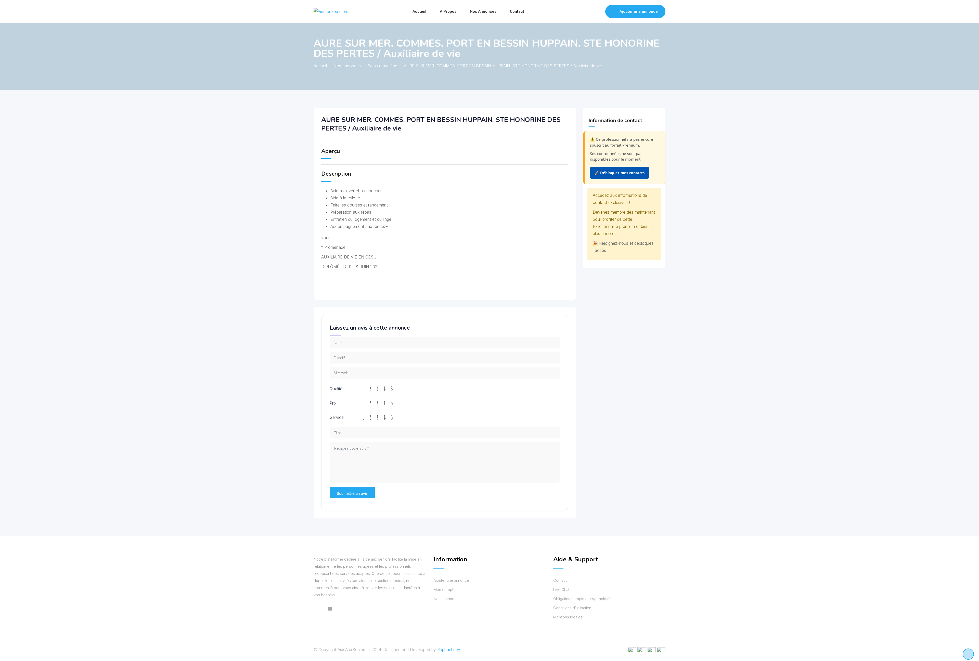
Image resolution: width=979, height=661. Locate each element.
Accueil (419, 11)
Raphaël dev (448, 649)
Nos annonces (483, 11)
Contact (517, 11)
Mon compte (444, 589)
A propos (448, 11)
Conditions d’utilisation (572, 607)
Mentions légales (568, 617)
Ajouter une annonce (639, 11)
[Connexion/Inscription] (599, 11)
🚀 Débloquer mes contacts (620, 172)
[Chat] (590, 11)
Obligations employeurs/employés (583, 598)
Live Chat (561, 589)
